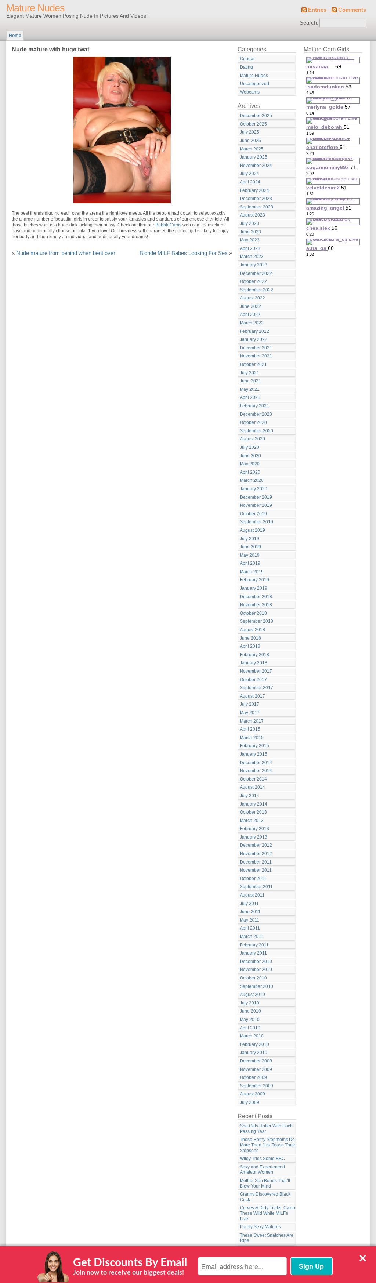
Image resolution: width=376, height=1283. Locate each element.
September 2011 (256, 886)
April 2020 (250, 472)
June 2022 (250, 306)
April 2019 (250, 563)
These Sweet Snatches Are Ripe (266, 1238)
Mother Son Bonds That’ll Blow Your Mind (265, 1183)
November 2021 (256, 356)
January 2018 (253, 662)
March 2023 (252, 256)
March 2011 (251, 936)
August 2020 (252, 438)
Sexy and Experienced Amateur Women (262, 1169)
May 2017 (250, 712)
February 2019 (254, 579)
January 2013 (253, 837)
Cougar (247, 58)
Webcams (250, 92)
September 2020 (256, 430)
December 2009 (256, 1061)
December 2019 (256, 497)
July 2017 (249, 704)
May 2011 (249, 920)
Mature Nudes (35, 8)
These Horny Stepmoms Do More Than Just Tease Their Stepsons (267, 1145)
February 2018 (254, 654)
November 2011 (256, 870)
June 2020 (250, 455)
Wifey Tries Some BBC (262, 1158)
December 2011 (256, 862)
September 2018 (256, 621)
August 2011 (252, 895)
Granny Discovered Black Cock (265, 1197)
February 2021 (254, 405)
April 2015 (250, 729)
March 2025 (252, 149)
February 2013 (254, 828)
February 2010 (254, 1044)
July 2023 (249, 223)
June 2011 (250, 911)
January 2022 (253, 339)
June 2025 (250, 140)
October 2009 (253, 1077)
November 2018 (256, 604)
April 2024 (250, 182)
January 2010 (253, 1052)
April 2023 (250, 248)
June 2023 (250, 232)
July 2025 (249, 132)
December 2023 (256, 198)
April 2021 (250, 397)
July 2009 (249, 1102)
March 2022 (252, 323)
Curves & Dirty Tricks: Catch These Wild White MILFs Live (267, 1213)
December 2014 (256, 762)
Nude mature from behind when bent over (65, 253)
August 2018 (252, 629)
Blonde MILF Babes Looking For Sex (184, 253)
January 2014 (253, 804)
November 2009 (256, 1069)
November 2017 (256, 671)
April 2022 (250, 314)
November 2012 (256, 853)
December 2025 (256, 115)
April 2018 (250, 646)
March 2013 (252, 820)
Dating (246, 67)
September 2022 (256, 289)
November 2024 (256, 165)
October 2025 (253, 124)
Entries (317, 10)
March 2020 (252, 480)
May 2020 (250, 463)
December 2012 (256, 845)
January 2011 (253, 953)
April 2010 (250, 1028)
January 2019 (253, 588)
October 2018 (253, 613)
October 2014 (253, 779)
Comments (352, 10)
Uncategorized (254, 83)
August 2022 (252, 298)
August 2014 (252, 787)
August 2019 (252, 530)
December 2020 (256, 414)
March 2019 (252, 571)
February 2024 (254, 190)
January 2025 (253, 157)
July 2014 (249, 795)
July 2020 (249, 447)
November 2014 (256, 770)
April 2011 (250, 928)
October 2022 (253, 281)
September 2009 (256, 1085)
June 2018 (250, 638)
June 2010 (250, 1011)
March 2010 (252, 1036)
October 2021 (253, 364)
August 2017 (252, 696)
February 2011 (254, 945)
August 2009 (252, 1094)
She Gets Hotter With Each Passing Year (266, 1128)
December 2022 (256, 273)
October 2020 (253, 422)
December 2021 (256, 347)
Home (15, 35)
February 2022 (254, 331)
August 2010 (252, 994)
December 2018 (256, 596)
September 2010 (256, 986)
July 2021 (249, 372)
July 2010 (249, 1003)
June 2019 (250, 546)
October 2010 (253, 978)
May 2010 (250, 1019)
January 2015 (253, 754)
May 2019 (250, 555)
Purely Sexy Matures (260, 1226)
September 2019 (256, 521)
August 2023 (252, 215)
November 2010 (256, 969)
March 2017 (252, 721)
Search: (309, 23)
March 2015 (252, 737)
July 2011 (249, 903)
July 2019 (249, 538)
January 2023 (253, 265)
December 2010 (256, 961)
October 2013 (253, 812)
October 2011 (253, 878)
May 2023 (250, 240)
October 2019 (253, 513)
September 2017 (256, 687)
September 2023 (256, 207)
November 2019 (256, 505)
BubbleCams (168, 225)
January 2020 (253, 488)
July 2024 (249, 173)
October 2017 (253, 679)
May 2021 (250, 389)
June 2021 (250, 381)
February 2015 (254, 745)
